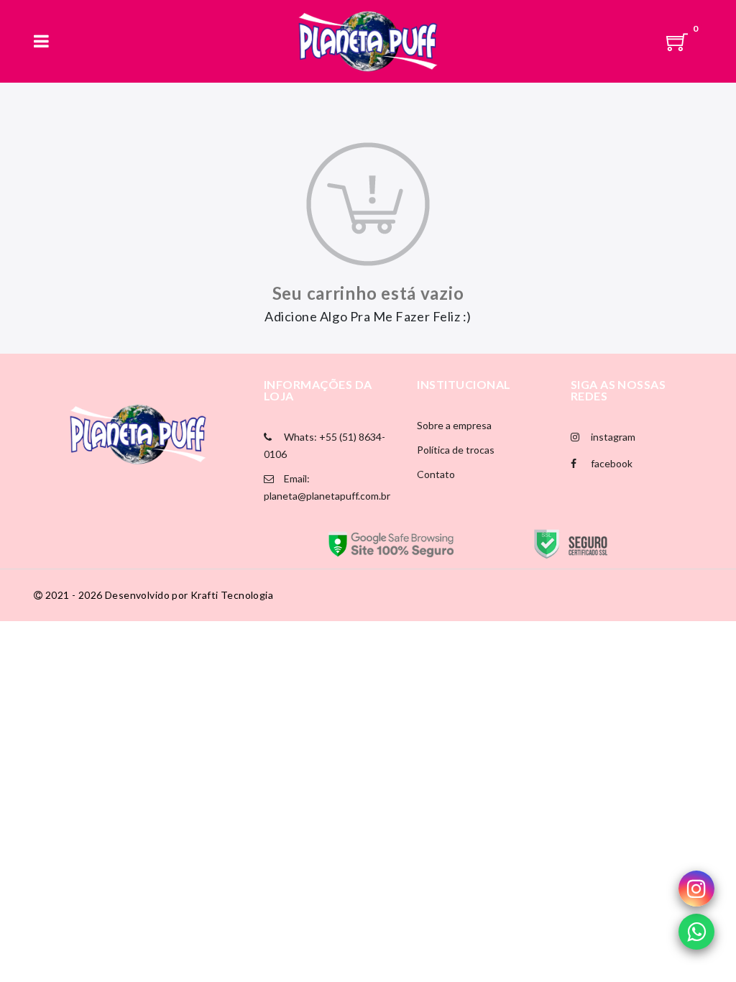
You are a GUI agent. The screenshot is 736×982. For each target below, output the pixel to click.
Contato (436, 474)
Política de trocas (455, 450)
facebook (610, 463)
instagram (612, 437)
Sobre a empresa (454, 425)
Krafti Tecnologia (231, 595)
